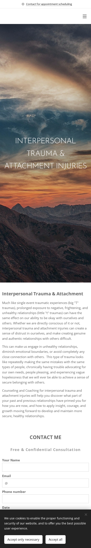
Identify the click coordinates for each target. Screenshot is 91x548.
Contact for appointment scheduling (49, 4)
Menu (84, 16)
